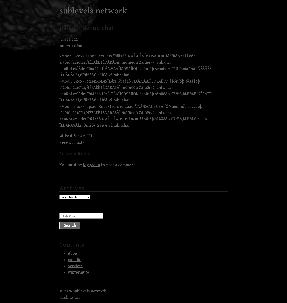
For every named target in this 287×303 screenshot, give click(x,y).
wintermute (78, 272)
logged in (91, 165)
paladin (74, 259)
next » (80, 143)
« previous (67, 143)
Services (75, 266)
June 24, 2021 (69, 40)
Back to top (69, 297)
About (73, 253)
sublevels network (93, 11)
